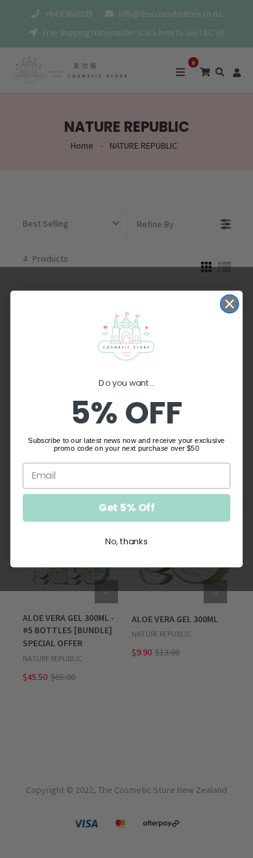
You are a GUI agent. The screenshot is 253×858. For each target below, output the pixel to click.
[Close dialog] (230, 304)
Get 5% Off (126, 508)
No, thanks (126, 542)
